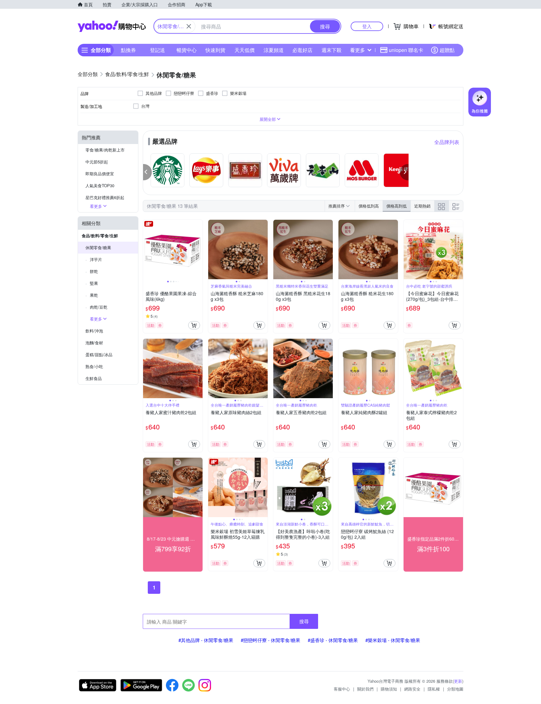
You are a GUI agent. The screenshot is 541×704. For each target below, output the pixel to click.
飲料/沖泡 (94, 331)
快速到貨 (215, 50)
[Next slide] (198, 249)
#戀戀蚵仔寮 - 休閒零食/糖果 (270, 640)
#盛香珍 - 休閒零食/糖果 (333, 640)
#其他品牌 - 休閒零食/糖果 (205, 640)
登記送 (157, 50)
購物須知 (389, 689)
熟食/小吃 (94, 366)
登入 (367, 26)
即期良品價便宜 (99, 174)
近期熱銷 (422, 206)
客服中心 (342, 689)
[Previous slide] (147, 249)
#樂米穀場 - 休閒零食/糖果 (392, 640)
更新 (458, 681)
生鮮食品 (93, 378)
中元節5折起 (96, 162)
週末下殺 (332, 50)
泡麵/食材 (94, 343)
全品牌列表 (446, 142)
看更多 (357, 50)
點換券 (128, 50)
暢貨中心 (187, 50)
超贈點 (447, 50)
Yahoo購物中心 (112, 26)
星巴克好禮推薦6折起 (104, 197)
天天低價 (244, 50)
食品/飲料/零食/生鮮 (100, 236)
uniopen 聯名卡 (406, 50)
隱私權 (434, 689)
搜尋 (304, 621)
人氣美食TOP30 (99, 185)
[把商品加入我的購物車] (194, 325)
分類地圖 (455, 689)
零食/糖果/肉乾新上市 (105, 150)
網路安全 (412, 689)
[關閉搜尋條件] (189, 26)
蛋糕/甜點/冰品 (98, 354)
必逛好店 (302, 50)
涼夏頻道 (274, 50)
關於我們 (365, 689)
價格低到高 (368, 206)
